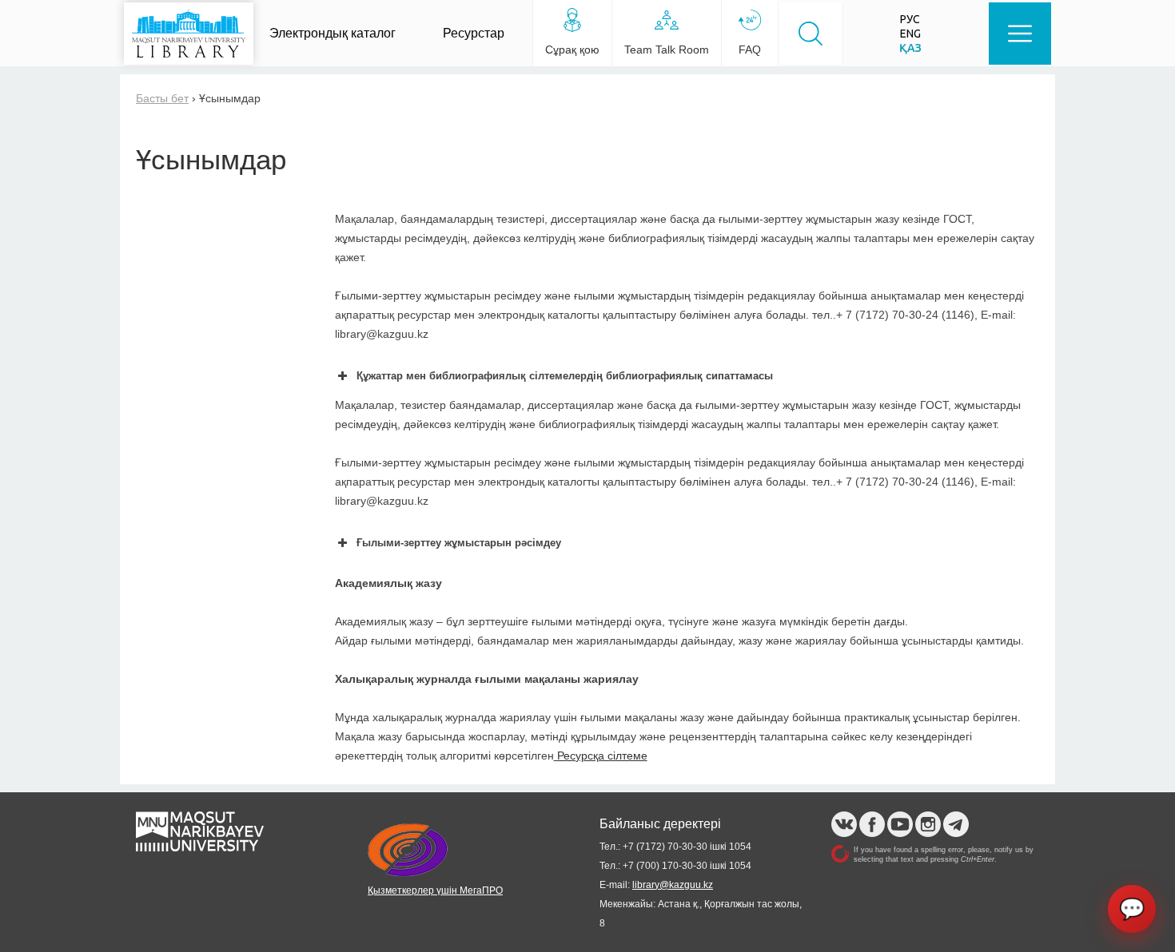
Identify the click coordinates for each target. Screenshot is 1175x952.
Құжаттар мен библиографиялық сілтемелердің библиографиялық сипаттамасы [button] (564, 376)
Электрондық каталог (332, 33)
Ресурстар (473, 33)
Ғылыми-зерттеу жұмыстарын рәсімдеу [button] (458, 543)
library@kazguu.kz (672, 885)
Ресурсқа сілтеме (600, 755)
